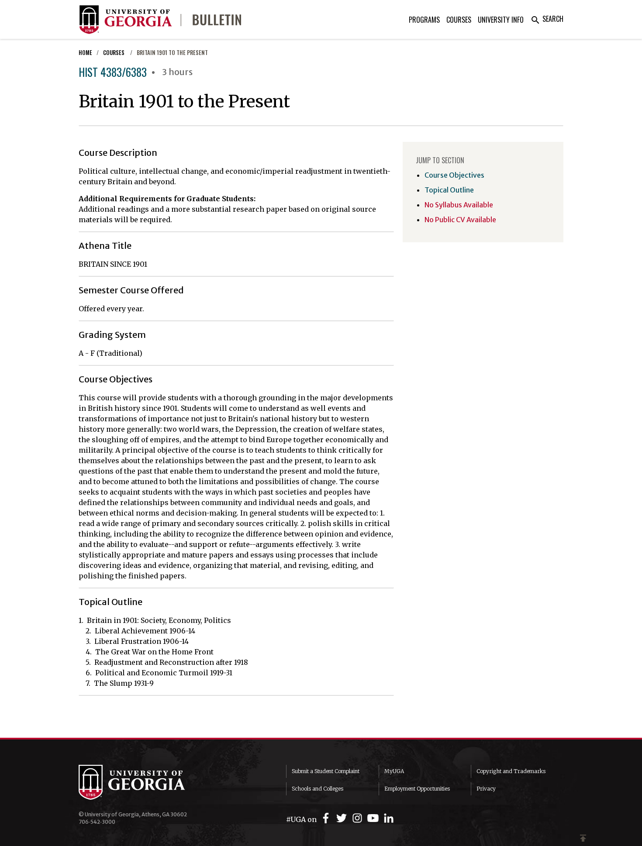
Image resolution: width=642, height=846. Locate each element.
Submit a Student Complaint (325, 771)
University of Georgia (144, 782)
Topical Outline (449, 190)
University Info (501, 19)
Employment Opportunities (417, 788)
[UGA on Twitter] (343, 818)
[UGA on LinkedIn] (388, 818)
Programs (424, 19)
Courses (458, 19)
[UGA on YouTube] (374, 818)
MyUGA (394, 771)
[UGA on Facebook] (327, 818)
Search (546, 19)
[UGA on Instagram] (358, 818)
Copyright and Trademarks (510, 771)
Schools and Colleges (317, 788)
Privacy (486, 788)
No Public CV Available (460, 219)
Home (85, 52)
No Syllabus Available (459, 204)
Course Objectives (454, 175)
